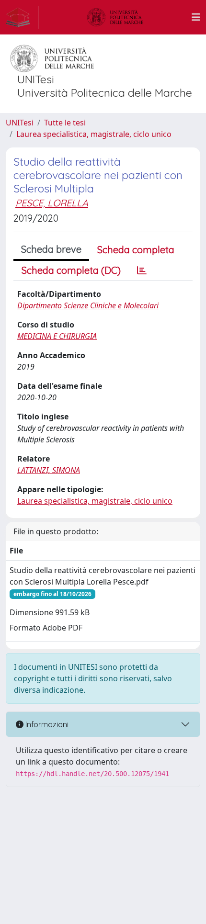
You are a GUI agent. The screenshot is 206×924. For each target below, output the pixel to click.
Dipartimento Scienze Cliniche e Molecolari (88, 305)
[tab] (142, 270)
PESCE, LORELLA (51, 203)
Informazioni (46, 724)
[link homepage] (22, 17)
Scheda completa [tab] (135, 250)
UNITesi (20, 122)
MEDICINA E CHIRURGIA (57, 336)
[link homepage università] (115, 17)
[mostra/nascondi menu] (196, 17)
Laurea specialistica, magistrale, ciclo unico (94, 134)
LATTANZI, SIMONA (48, 470)
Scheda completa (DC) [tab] (71, 270)
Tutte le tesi (65, 122)
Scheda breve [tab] (51, 249)
